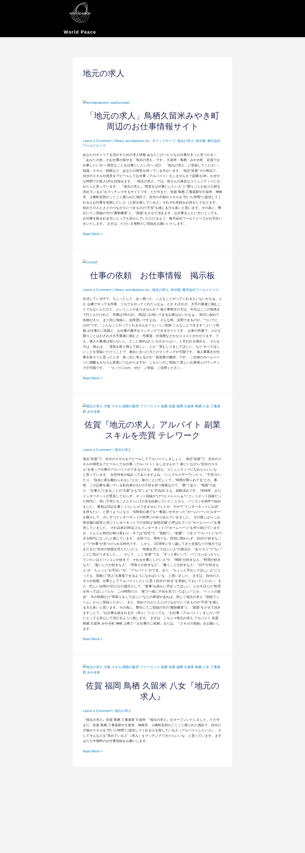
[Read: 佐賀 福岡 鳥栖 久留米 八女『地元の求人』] (152, 669)
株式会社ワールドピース (200, 290)
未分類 (201, 141)
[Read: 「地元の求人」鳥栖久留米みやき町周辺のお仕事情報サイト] (106, 102)
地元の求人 (185, 141)
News (119, 141)
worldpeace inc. (137, 141)
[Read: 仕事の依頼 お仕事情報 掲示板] (90, 262)
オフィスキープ (163, 141)
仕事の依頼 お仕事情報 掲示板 (152, 275)
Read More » (93, 233)
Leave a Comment (97, 141)
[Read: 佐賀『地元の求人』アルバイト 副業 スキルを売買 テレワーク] (152, 408)
